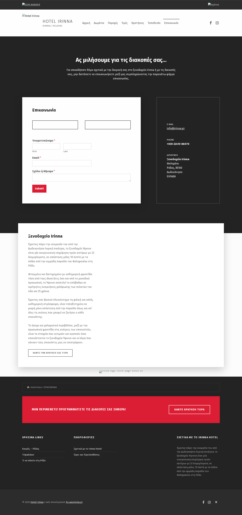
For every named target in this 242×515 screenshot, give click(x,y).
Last (65, 151)
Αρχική (86, 23)
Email (36, 157)
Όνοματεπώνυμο (43, 140)
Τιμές (124, 23)
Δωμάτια (99, 23)
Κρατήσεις (137, 23)
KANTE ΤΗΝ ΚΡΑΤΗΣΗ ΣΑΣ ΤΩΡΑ (50, 353)
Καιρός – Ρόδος (30, 448)
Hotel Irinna (58, 21)
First (34, 151)
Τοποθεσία (154, 23)
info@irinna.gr (176, 128)
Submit (39, 188)
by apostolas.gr (74, 502)
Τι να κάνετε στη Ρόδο (34, 460)
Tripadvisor (28, 454)
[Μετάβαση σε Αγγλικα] (213, 4)
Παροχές (113, 23)
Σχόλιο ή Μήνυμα (43, 171)
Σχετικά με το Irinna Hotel (88, 448)
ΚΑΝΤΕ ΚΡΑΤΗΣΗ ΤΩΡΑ (189, 409)
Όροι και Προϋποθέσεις (87, 454)
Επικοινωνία (171, 23)
